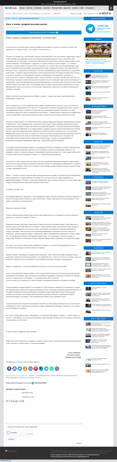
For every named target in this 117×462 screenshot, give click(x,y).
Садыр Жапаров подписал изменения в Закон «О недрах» (102, 240)
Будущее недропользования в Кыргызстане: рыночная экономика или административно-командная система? (101, 230)
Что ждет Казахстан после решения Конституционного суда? (101, 253)
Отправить (11, 439)
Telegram (110, 13)
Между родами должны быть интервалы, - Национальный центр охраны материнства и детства (101, 330)
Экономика (38, 8)
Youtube (105, 13)
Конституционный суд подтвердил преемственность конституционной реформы (101, 259)
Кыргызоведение (34, 13)
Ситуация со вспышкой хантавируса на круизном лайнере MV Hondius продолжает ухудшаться (101, 335)
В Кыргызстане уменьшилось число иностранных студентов (101, 158)
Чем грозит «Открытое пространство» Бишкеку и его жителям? (102, 269)
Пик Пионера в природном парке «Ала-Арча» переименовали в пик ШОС (100, 153)
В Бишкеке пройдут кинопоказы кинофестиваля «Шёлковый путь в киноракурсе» (100, 164)
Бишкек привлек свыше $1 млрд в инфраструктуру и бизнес (100, 199)
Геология (75, 8)
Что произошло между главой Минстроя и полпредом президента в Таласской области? (101, 123)
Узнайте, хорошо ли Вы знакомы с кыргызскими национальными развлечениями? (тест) (100, 371)
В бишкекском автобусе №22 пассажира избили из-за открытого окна (101, 117)
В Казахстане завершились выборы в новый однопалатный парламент (101, 87)
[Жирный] (7, 401)
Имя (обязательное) (27, 392)
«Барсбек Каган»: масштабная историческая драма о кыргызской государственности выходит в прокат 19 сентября (101, 170)
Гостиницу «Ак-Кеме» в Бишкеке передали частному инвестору (100, 182)
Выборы (8, 13)
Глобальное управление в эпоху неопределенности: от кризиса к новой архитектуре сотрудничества (101, 265)
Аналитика (46, 8)
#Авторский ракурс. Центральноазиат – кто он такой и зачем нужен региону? (102, 305)
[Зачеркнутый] (14, 401)
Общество (66, 8)
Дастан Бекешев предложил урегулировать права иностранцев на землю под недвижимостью (101, 194)
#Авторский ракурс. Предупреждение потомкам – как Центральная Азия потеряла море (101, 294)
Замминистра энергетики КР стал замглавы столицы (100, 98)
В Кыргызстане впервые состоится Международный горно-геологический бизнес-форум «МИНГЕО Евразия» (101, 224)
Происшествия (57, 8)
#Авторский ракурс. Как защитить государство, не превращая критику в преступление (101, 300)
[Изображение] (16, 401)
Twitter (100, 13)
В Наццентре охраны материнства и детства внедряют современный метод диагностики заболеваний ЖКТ (102, 347)
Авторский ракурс (17, 13)
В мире (81, 8)
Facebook (102, 13)
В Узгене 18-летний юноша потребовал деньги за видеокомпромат (99, 112)
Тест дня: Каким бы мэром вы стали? (101, 364)
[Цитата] (18, 401)
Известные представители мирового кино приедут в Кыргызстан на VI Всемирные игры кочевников (101, 147)
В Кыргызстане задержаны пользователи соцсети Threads (100, 133)
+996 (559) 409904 (40, 383)
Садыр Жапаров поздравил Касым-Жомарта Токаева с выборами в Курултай (101, 82)
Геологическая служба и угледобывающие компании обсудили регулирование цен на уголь (101, 218)
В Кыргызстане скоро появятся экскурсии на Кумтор (100, 234)
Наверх (78, 443)
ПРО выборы (89, 8)
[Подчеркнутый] (12, 401)
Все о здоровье (46, 13)
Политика (29, 8)
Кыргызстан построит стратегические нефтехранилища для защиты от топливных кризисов (101, 188)
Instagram (107, 13)
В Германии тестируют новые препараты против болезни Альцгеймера (99, 341)
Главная (22, 8)
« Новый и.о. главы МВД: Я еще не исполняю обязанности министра (49, 375)
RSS (111, 8)
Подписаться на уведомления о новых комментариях (22, 427)
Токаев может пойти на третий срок (101, 92)
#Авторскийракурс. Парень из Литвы (101, 310)
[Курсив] (9, 401)
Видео (26, 13)
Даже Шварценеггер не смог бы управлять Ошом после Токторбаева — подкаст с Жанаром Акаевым (98, 61)
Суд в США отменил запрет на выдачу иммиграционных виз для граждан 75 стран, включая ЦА (100, 76)
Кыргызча (57, 13)
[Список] (21, 401)
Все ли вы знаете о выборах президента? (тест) (99, 359)
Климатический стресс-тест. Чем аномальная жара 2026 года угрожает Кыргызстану (101, 276)
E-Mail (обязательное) (28, 397)
